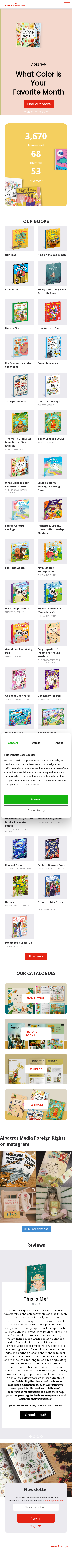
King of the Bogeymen (52, 254)
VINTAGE (36, 1069)
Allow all (36, 799)
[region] (36, 61)
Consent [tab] (13, 742)
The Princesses (47, 732)
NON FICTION (36, 998)
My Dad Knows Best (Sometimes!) (50, 610)
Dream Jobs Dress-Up (18, 942)
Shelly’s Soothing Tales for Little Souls (52, 291)
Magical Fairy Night (50, 818)
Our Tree (10, 254)
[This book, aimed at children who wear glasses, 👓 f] (18, 1205)
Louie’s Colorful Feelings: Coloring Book (49, 486)
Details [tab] (36, 742)
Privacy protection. (54, 1500)
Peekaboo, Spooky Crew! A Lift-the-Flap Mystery (51, 529)
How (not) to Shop (49, 328)
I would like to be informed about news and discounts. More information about (36, 1499)
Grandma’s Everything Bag (19, 650)
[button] (25, 112)
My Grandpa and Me (17, 608)
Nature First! (13, 328)
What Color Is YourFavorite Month (37, 83)
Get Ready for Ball (49, 695)
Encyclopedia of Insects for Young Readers (49, 652)
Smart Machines (48, 363)
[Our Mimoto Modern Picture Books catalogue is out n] (18, 1169)
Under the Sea (14, 732)
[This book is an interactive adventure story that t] (54, 1205)
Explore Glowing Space (52, 865)
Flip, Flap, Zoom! (15, 567)
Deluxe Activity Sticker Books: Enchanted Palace (19, 822)
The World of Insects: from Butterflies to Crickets (18, 442)
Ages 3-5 (37, 64)
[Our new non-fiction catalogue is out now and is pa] (54, 1169)
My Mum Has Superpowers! (46, 569)
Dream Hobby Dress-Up (51, 903)
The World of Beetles (51, 438)
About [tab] (59, 742)
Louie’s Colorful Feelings (14, 527)
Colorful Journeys (49, 401)
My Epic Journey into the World (18, 364)
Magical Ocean (14, 865)
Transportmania (15, 401)
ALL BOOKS (36, 1104)
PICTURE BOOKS (31, 1033)
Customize (34, 810)
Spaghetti (11, 289)
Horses (9, 902)
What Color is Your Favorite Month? (17, 484)
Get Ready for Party (17, 695)
